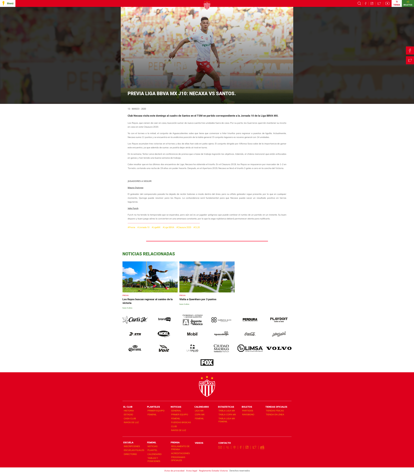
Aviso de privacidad (174, 470)
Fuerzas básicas (181, 422)
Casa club (130, 418)
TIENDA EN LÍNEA (275, 414)
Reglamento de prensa (180, 448)
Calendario (154, 454)
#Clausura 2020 (183, 227)
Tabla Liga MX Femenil (226, 420)
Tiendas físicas (275, 410)
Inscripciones (132, 446)
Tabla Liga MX (226, 410)
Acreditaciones (180, 453)
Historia (129, 410)
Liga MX (199, 410)
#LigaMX (156, 227)
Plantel (152, 450)
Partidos (247, 410)
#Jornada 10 (143, 227)
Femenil (152, 414)
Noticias (152, 446)
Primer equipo (155, 410)
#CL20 (196, 227)
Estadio (128, 414)
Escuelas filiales (134, 450)
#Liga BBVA (168, 227)
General (176, 410)
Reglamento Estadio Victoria (213, 470)
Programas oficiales (178, 459)
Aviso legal (191, 470)
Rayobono (248, 414)
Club (174, 426)
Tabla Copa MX (227, 414)
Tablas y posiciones (153, 459)
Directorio (130, 454)
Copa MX (200, 414)
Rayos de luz (131, 422)
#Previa (131, 227)
